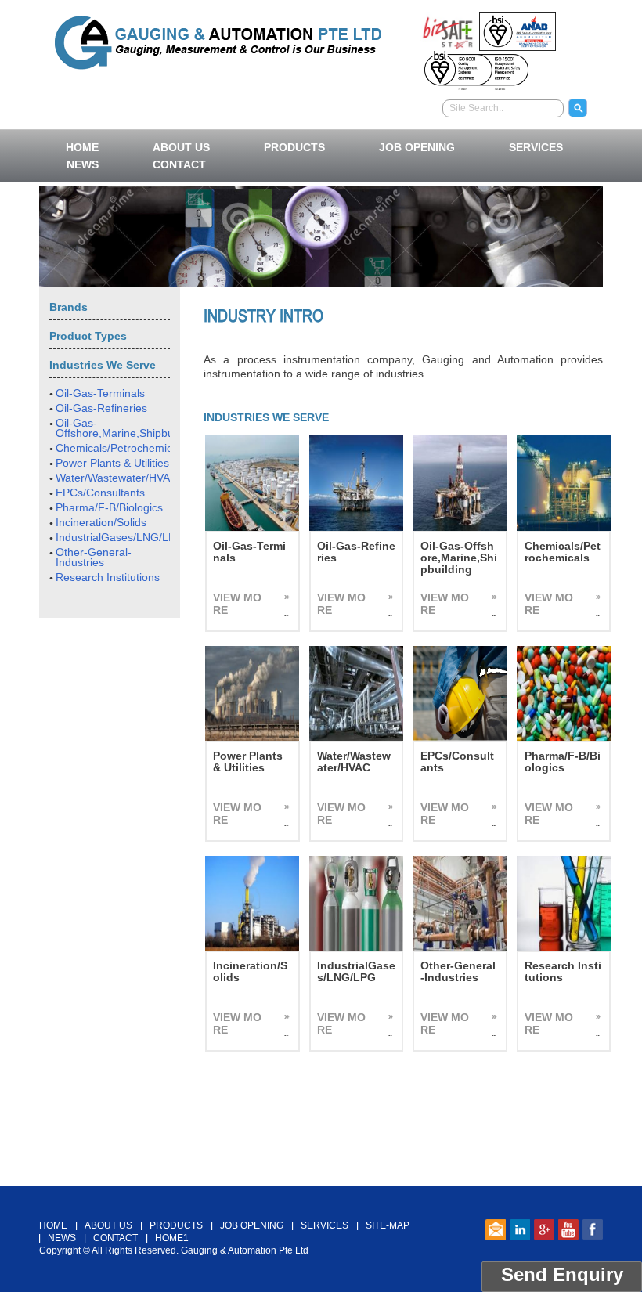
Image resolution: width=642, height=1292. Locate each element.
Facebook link (592, 1229)
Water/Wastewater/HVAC (117, 477)
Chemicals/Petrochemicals (121, 448)
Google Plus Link (544, 1229)
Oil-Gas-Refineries (101, 408)
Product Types (88, 336)
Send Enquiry (562, 1274)
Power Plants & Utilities (112, 463)
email (495, 1229)
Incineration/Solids (101, 522)
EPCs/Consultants (100, 492)
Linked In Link (520, 1229)
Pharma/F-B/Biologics (109, 507)
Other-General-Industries (94, 557)
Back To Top (321, 1177)
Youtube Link (568, 1229)
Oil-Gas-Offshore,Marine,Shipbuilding (128, 428)
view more (237, 603)
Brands (68, 307)
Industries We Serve (102, 365)
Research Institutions (108, 577)
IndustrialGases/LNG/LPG (120, 537)
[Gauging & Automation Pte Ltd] (218, 40)
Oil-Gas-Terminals (100, 393)
